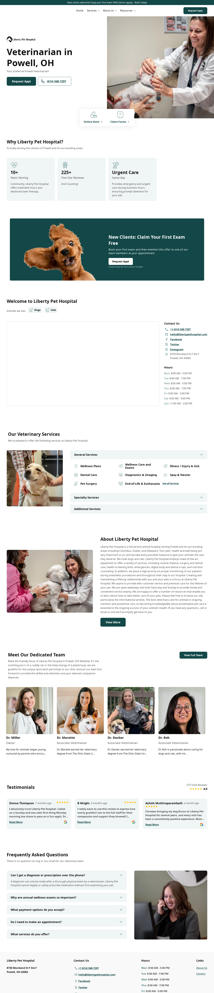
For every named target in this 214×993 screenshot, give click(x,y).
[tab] (35, 504)
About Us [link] (201, 968)
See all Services (170, 483)
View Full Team (193, 655)
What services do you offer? (30, 934)
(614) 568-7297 (56, 81)
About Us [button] (108, 10)
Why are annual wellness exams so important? (43, 897)
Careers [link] (201, 973)
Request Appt (195, 10)
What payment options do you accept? (38, 910)
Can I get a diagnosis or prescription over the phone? (48, 875)
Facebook (84, 981)
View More (113, 622)
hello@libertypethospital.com (96, 974)
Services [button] (92, 10)
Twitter (82, 987)
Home (79, 10)
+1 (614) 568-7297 (88, 968)
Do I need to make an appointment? (36, 922)
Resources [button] (126, 10)
